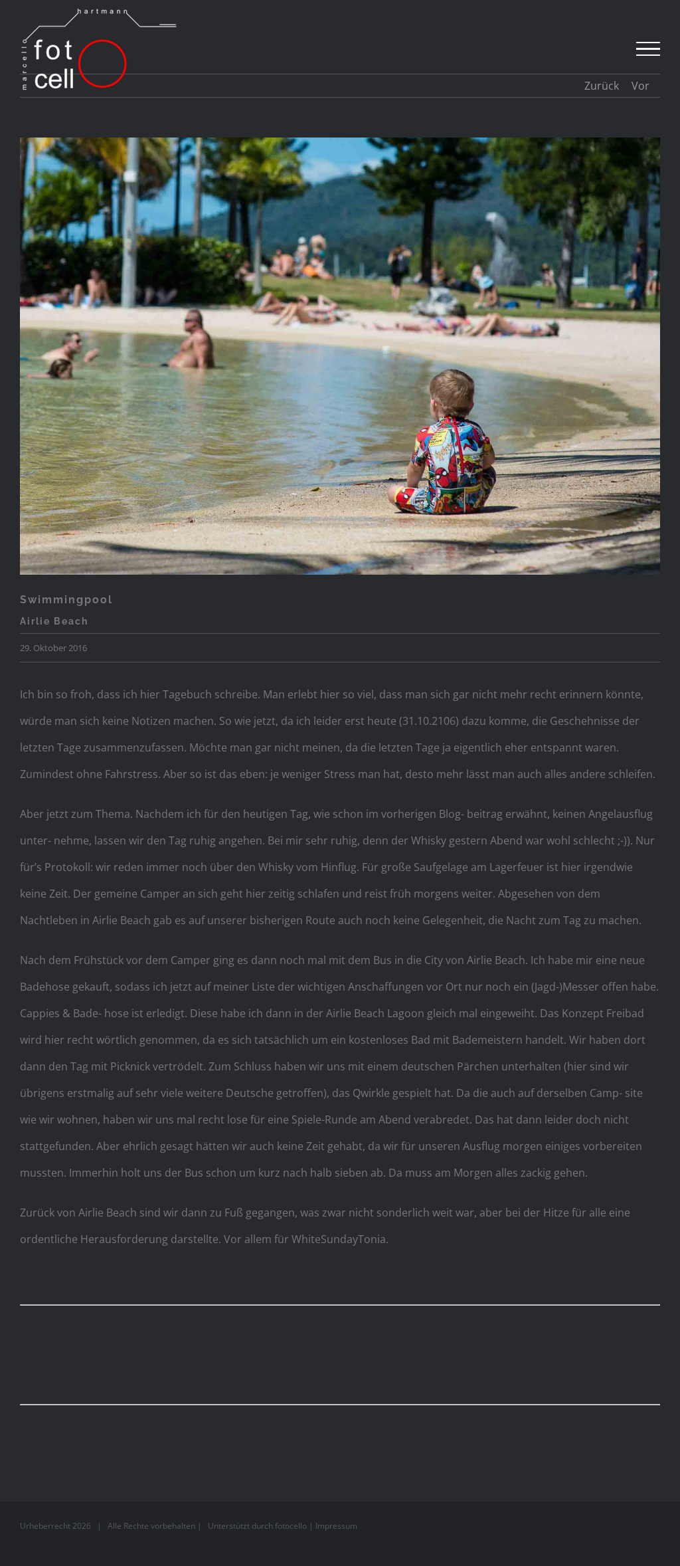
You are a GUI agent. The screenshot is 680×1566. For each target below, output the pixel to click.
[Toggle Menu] (648, 49)
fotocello (291, 1525)
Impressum (336, 1525)
